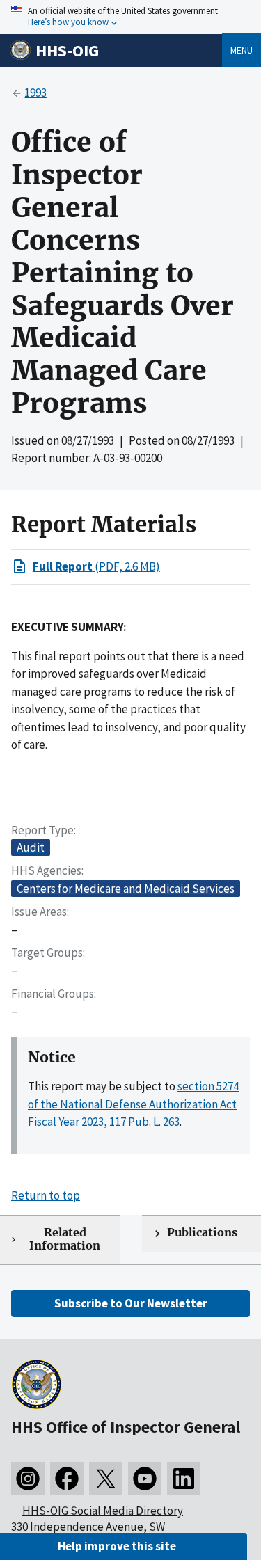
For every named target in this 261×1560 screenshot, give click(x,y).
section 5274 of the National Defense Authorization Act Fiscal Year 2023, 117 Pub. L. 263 (133, 1104)
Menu (241, 50)
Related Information (64, 1239)
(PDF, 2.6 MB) (96, 566)
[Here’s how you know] (130, 17)
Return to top (45, 1195)
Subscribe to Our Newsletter (130, 1303)
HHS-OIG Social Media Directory (102, 1510)
